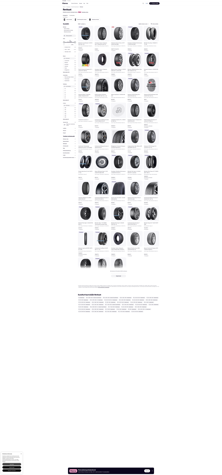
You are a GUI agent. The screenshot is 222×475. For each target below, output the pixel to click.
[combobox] (144, 24)
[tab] (65, 15)
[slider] (64, 42)
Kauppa (80, 3)
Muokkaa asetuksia (12, 470)
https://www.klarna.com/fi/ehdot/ (103, 287)
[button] (147, 3)
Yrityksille (69, 0)
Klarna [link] (64, 6)
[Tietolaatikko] (85, 24)
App (84, 3)
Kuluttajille (64, 0)
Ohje (87, 3)
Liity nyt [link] (147, 470)
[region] (12, 463)
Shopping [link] (68, 6)
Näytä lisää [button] (118, 276)
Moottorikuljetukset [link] (75, 6)
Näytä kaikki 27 (66, 100)
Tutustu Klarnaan (74, 3)
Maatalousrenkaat (67, 31)
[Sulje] (21, 454)
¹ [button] (148, 177)
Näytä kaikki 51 (66, 119)
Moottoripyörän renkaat (68, 30)
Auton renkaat (66, 28)
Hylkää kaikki (11, 467)
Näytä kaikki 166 (66, 72)
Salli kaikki (12, 464)
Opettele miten (85, 12)
